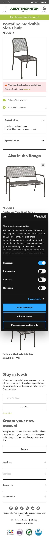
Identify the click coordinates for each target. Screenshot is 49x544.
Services (7, 473)
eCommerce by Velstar (24, 523)
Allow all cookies (24, 307)
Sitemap (34, 520)
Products (7, 462)
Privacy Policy (7, 413)
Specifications (13, 140)
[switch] (42, 271)
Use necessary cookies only (24, 325)
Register (43, 2)
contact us (26, 89)
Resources (8, 485)
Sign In (36, 2)
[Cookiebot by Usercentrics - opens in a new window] (34, 216)
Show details (34, 299)
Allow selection (24, 316)
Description (11, 120)
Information (9, 496)
